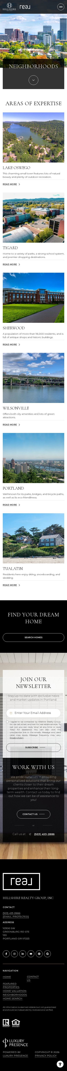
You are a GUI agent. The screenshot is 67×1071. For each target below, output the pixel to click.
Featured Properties (11, 985)
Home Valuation (14, 990)
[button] (33, 814)
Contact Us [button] (33, 978)
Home (7, 976)
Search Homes (33, 637)
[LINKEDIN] (22, 953)
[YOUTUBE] (30, 953)
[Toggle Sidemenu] (60, 6)
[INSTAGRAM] (14, 953)
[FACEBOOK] (6, 953)
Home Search (12, 998)
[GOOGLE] (47, 953)
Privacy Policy (16, 737)
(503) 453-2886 (44, 834)
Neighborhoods (15, 994)
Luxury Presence (15, 1055)
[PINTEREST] (39, 953)
